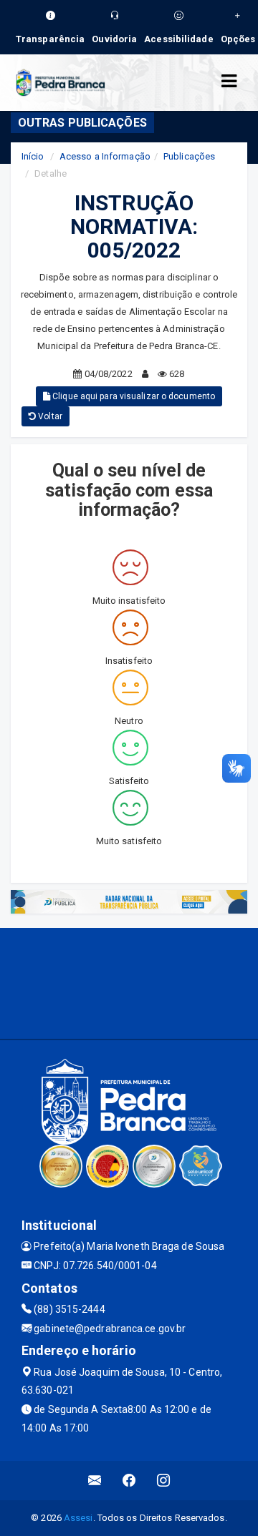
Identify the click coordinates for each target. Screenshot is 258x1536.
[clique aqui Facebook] (129, 1480)
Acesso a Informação (104, 156)
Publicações (189, 156)
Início (33, 156)
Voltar (49, 416)
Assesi (78, 1517)
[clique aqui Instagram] (163, 1480)
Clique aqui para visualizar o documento (132, 396)
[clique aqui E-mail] (95, 1480)
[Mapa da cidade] (129, 981)
